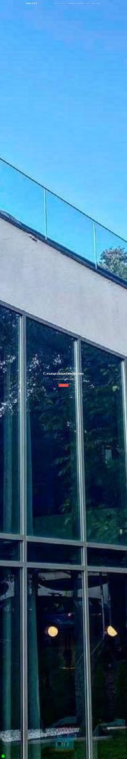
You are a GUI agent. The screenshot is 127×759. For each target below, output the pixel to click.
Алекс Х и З (31, 3)
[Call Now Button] (3, 756)
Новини (88, 3)
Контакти (98, 3)
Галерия (93, 3)
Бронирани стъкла (81, 3)
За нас (55, 3)
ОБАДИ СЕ (63, 385)
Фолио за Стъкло (62, 3)
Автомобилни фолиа (71, 3)
